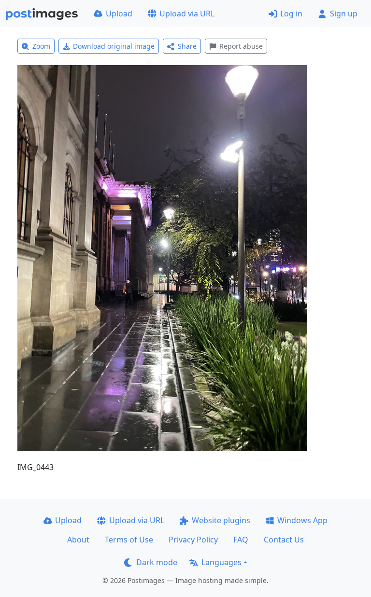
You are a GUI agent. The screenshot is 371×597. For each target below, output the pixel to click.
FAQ (240, 539)
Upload (119, 13)
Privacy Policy (193, 539)
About (78, 539)
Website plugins (221, 520)
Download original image (114, 46)
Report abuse (241, 46)
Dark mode (156, 562)
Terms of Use (129, 539)
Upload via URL (186, 13)
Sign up (343, 13)
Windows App (302, 520)
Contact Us (284, 539)
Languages (221, 562)
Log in (291, 13)
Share (187, 46)
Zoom (41, 46)
